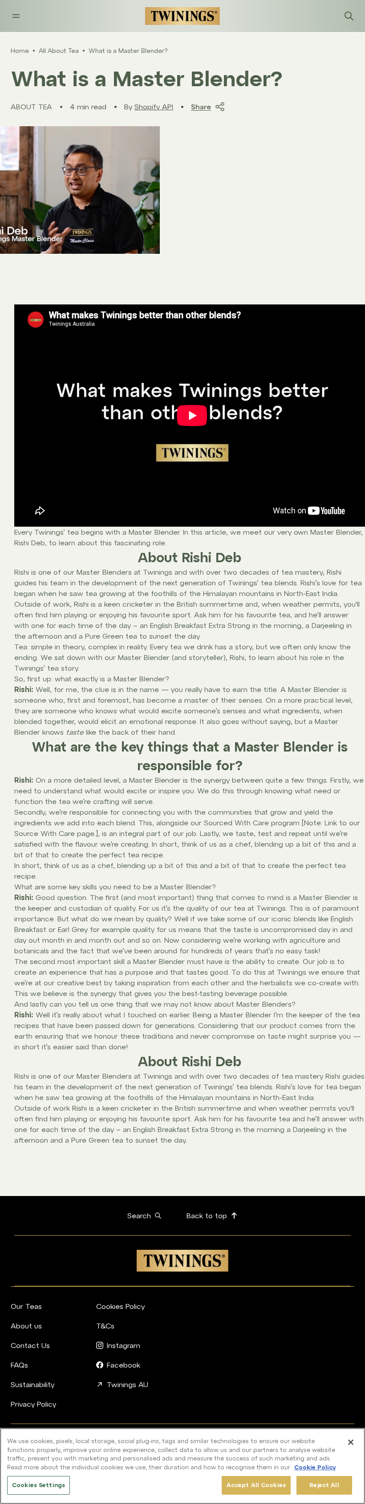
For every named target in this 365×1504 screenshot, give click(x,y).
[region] (182, 1466)
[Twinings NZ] (182, 16)
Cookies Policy (120, 1306)
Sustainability (32, 1384)
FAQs (19, 1365)
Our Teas (26, 1306)
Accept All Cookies (256, 1485)
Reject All (324, 1485)
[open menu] (16, 16)
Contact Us (30, 1345)
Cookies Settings (38, 1485)
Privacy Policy (33, 1404)
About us (26, 1326)
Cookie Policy (315, 1467)
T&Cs (105, 1326)
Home (20, 50)
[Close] (351, 1442)
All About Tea (59, 50)
